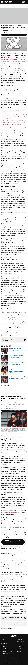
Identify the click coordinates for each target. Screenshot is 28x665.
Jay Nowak (5, 30)
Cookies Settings (5, 653)
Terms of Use (20, 646)
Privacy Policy (4, 646)
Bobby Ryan (20, 63)
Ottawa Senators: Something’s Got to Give (13, 120)
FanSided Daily (5, 644)
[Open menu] (2, 2)
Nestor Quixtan (6, 408)
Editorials (7, 385)
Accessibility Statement (7, 651)
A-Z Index (19, 651)
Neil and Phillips (18, 69)
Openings (19, 639)
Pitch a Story (20, 644)
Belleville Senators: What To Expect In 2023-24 (15, 115)
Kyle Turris (13, 63)
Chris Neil (13, 59)
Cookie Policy (4, 648)
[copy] (9, 32)
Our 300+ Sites (20, 641)
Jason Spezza (8, 132)
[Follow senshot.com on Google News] (25, 340)
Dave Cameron (16, 320)
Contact (3, 641)
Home (2, 385)
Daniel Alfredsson (7, 98)
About (2, 639)
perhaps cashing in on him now (14, 512)
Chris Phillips (4, 59)
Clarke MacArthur (6, 65)
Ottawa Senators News (9, 628)
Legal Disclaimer (21, 648)
